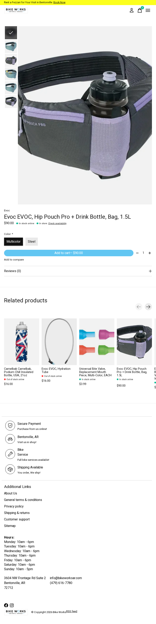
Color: (8, 234)
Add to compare (14, 260)
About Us (10, 493)
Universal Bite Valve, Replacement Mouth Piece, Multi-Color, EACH (95, 372)
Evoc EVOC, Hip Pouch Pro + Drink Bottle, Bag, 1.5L (132, 372)
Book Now (59, 2)
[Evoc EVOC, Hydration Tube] (59, 341)
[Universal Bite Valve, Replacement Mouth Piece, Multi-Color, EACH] (96, 341)
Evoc (7, 211)
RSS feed (71, 611)
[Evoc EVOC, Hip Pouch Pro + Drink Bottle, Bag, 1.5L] (134, 341)
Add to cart (68, 253)
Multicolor (13, 241)
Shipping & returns (17, 512)
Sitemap (10, 525)
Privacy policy (14, 506)
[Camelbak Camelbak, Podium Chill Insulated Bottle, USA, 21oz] (21, 341)
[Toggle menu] (148, 10)
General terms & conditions (23, 499)
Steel (31, 241)
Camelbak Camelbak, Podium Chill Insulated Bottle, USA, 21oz (18, 372)
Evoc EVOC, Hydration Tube (56, 370)
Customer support (17, 519)
